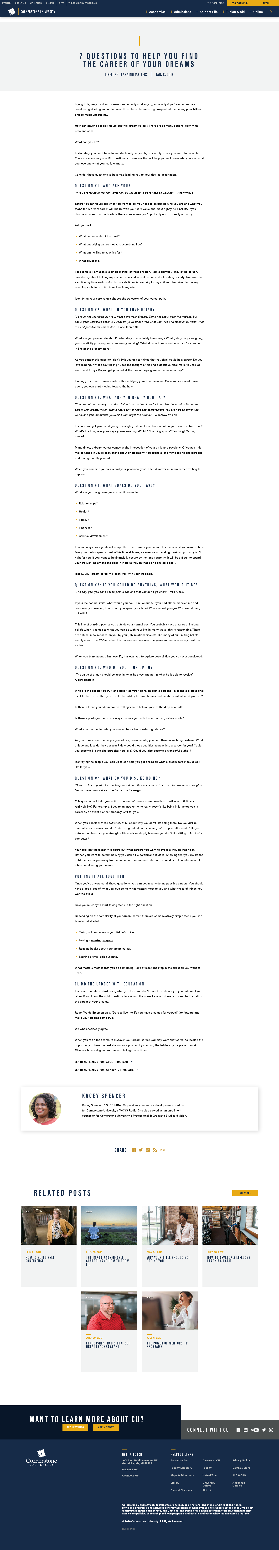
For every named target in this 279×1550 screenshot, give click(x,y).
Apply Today (106, 1427)
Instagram (271, 1430)
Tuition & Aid (235, 11)
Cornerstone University (41, 1458)
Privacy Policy (241, 1460)
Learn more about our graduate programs (104, 1070)
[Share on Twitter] (141, 1150)
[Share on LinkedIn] (148, 1150)
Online (258, 11)
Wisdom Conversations (82, 3)
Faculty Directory (181, 1468)
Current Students (181, 1490)
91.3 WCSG (239, 1475)
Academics (157, 11)
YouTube (255, 1430)
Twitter (264, 1430)
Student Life (209, 11)
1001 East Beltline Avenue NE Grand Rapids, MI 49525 (140, 1461)
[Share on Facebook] (134, 1150)
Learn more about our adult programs (102, 1062)
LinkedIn (246, 1430)
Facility (207, 1468)
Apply (266, 3)
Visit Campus (240, 3)
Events (6, 3)
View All (245, 1193)
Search (271, 11)
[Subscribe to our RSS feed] (155, 1150)
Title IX (207, 1490)
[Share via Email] (162, 1150)
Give (61, 3)
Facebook (238, 1430)
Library (175, 1482)
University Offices (209, 1484)
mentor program (102, 940)
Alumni (50, 3)
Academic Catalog (238, 1484)
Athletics (36, 3)
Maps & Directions (182, 1475)
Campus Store (241, 1468)
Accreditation (179, 1460)
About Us (20, 3)
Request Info (75, 1427)
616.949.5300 (216, 3)
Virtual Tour (210, 1475)
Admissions (182, 11)
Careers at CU (211, 1460)
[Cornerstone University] (32, 12)
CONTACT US (130, 1475)
